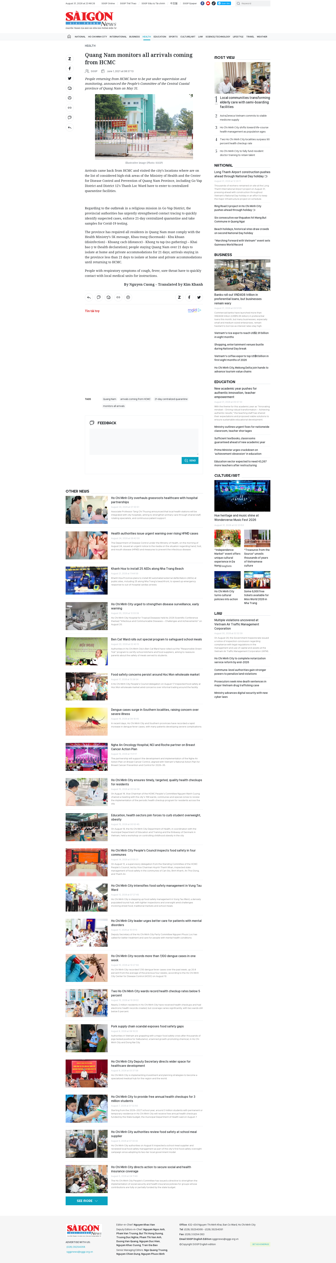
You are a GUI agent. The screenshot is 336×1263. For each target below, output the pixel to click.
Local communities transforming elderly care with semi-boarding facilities (245, 102)
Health (147, 36)
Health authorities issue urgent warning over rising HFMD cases (154, 533)
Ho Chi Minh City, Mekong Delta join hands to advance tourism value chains (241, 369)
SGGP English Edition (91, 20)
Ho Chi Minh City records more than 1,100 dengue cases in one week (153, 958)
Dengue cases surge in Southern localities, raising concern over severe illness (155, 712)
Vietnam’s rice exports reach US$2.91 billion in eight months (241, 335)
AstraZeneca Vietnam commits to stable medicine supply (243, 117)
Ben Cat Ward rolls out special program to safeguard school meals (156, 639)
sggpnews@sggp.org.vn (79, 1251)
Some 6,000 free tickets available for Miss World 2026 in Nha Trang (256, 597)
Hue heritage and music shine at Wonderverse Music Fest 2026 (236, 517)
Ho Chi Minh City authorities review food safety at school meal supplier (154, 1134)
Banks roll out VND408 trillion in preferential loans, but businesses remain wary (238, 299)
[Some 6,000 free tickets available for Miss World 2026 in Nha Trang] (257, 580)
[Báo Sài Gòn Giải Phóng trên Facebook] (202, 3)
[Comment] (70, 118)
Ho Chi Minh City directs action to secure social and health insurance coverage (151, 1169)
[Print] (70, 98)
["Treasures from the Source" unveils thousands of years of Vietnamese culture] (257, 538)
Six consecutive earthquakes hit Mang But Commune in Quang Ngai (240, 219)
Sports (173, 36)
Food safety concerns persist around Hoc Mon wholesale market (155, 674)
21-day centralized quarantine (171, 399)
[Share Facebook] (70, 69)
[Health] (70, 127)
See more (84, 1201)
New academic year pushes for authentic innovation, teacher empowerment (235, 393)
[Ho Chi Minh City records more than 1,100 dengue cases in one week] (87, 968)
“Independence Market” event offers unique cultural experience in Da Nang (227, 557)
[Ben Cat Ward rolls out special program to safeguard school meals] (87, 651)
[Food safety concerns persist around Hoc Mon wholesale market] (87, 686)
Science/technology (218, 36)
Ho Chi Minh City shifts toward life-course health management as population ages (244, 129)
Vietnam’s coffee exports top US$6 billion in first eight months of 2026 (241, 358)
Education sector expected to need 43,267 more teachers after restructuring (240, 463)
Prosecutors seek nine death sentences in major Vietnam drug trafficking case (240, 683)
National (80, 36)
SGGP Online (108, 3)
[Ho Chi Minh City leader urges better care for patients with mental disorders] (87, 933)
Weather (262, 36)
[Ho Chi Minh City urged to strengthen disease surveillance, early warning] (87, 616)
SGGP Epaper (190, 3)
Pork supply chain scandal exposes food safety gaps (147, 1026)
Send (192, 460)
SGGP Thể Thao (128, 3)
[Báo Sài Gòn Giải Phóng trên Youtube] (208, 3)
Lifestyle (238, 36)
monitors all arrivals (114, 406)
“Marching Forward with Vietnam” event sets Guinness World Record (242, 242)
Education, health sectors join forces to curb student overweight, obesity (156, 817)
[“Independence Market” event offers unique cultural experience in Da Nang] (227, 538)
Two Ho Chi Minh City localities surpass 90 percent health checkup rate (245, 141)
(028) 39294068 (75, 1246)
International (118, 36)
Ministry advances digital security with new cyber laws (241, 694)
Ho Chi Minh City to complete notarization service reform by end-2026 (240, 660)
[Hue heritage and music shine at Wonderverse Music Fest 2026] (242, 496)
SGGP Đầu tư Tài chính (153, 3)
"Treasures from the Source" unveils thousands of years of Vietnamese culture (257, 557)
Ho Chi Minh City (97, 36)
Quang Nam (109, 399)
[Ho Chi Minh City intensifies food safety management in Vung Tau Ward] (87, 898)
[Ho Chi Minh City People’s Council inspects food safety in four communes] (87, 862)
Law (200, 36)
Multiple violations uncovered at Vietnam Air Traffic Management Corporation (236, 624)
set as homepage (260, 1244)
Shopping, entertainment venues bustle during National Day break (239, 346)
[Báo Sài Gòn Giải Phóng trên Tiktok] (214, 3)
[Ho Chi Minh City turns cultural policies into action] (227, 580)
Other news (77, 491)
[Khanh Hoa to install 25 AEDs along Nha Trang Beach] (87, 581)
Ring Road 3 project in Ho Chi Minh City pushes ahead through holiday (237, 208)
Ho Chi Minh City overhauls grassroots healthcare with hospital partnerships (154, 500)
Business (134, 36)
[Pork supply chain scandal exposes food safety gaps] (87, 1038)
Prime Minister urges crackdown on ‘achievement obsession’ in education (237, 451)
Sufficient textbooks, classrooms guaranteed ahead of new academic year (239, 440)
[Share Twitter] (70, 78)
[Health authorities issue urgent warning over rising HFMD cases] (87, 545)
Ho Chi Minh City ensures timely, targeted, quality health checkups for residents (156, 782)
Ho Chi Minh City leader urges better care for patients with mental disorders (156, 923)
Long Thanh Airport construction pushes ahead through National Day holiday (242, 174)
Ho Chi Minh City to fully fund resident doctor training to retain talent (241, 153)
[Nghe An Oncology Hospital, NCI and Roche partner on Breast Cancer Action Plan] (87, 757)
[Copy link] (70, 108)
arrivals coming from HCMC (135, 399)
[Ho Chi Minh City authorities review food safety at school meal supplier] (87, 1144)
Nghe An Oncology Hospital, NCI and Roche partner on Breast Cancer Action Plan (153, 747)
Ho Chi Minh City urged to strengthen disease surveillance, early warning (155, 606)
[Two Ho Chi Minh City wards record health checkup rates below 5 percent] (87, 1003)
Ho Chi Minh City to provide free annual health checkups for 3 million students (153, 1099)
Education (160, 36)
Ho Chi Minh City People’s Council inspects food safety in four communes (153, 852)
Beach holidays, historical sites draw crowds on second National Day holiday (241, 231)
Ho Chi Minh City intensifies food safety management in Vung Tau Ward (156, 888)
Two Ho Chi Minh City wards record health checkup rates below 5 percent (155, 993)
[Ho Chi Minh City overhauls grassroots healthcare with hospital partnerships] (87, 510)
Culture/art (187, 36)
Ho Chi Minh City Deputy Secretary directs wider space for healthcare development (151, 1063)
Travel (250, 36)
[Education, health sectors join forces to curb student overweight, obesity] (87, 827)
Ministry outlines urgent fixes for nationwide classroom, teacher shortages (241, 428)
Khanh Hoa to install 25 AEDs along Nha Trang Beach (147, 568)
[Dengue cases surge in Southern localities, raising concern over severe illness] (87, 722)
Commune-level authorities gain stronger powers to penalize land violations (240, 671)
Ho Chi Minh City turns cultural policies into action (226, 595)
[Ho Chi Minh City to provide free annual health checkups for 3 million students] (87, 1109)
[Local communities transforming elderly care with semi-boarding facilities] (242, 78)
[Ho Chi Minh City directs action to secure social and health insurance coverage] (87, 1179)
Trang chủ (69, 36)
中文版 (174, 3)
